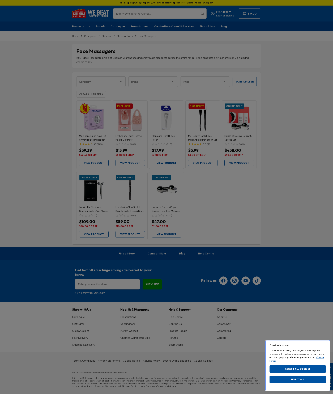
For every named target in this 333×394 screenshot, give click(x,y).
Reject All (298, 379)
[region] (297, 365)
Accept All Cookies (297, 368)
